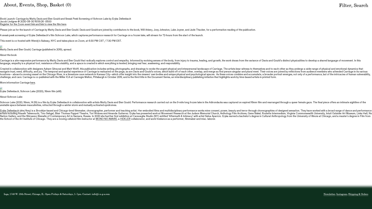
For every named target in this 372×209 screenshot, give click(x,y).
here (32, 83)
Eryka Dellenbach (9, 111)
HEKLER (125, 119)
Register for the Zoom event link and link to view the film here (33, 24)
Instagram (341, 194)
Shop (42, 5)
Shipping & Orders (358, 194)
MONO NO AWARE (106, 119)
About (10, 5)
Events (26, 5)
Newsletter (329, 194)
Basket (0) (60, 5)
